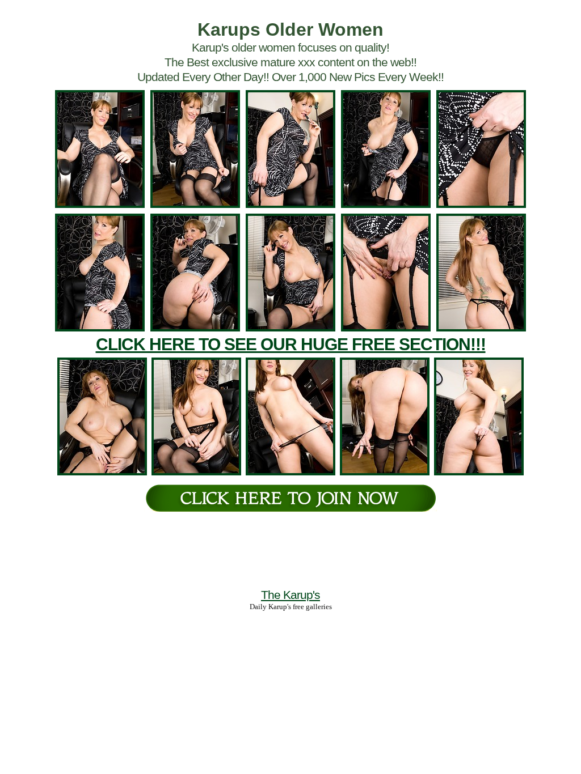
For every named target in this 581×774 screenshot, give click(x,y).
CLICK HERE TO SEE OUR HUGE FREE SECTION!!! (291, 344)
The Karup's (290, 594)
